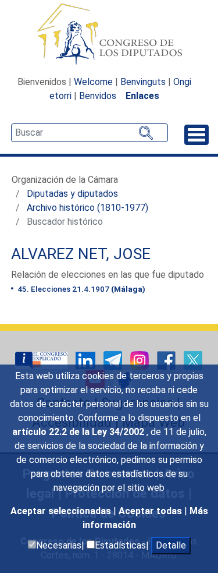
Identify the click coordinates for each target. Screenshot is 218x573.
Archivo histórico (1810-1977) (87, 207)
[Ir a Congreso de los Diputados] (109, 33)
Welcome (93, 81)
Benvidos (97, 95)
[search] (89, 132)
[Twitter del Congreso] (193, 359)
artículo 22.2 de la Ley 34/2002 (79, 431)
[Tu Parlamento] (42, 359)
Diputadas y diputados (72, 193)
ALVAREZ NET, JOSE (81, 254)
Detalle (171, 545)
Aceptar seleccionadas (61, 511)
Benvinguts (143, 81)
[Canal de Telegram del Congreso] (114, 359)
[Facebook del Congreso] (167, 359)
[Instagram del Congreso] (140, 359)
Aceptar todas (151, 511)
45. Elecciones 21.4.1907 (80, 288)
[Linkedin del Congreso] (87, 359)
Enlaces (142, 95)
